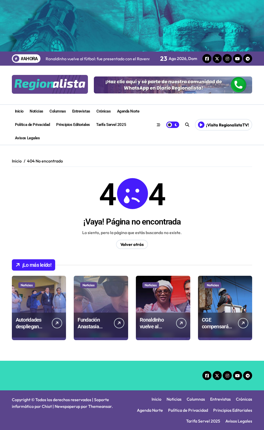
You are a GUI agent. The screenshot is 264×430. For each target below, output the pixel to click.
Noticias (36, 111)
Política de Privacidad (32, 124)
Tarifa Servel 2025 (111, 124)
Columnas (58, 111)
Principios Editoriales (73, 124)
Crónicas (103, 111)
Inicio (19, 111)
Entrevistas (81, 111)
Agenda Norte (128, 111)
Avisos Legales (27, 138)
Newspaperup (67, 406)
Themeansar (100, 406)
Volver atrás (132, 244)
